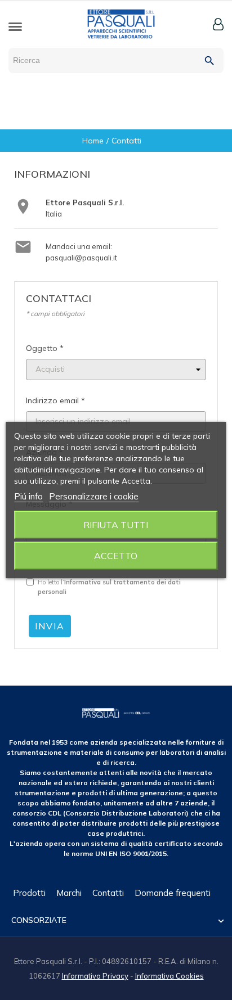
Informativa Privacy (95, 975)
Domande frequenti (173, 893)
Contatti (108, 893)
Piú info (28, 496)
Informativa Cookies (169, 975)
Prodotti (29, 893)
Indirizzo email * (55, 400)
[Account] (218, 24)
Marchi (69, 893)
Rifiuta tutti (115, 524)
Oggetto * (45, 348)
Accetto (115, 555)
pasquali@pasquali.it (81, 257)
